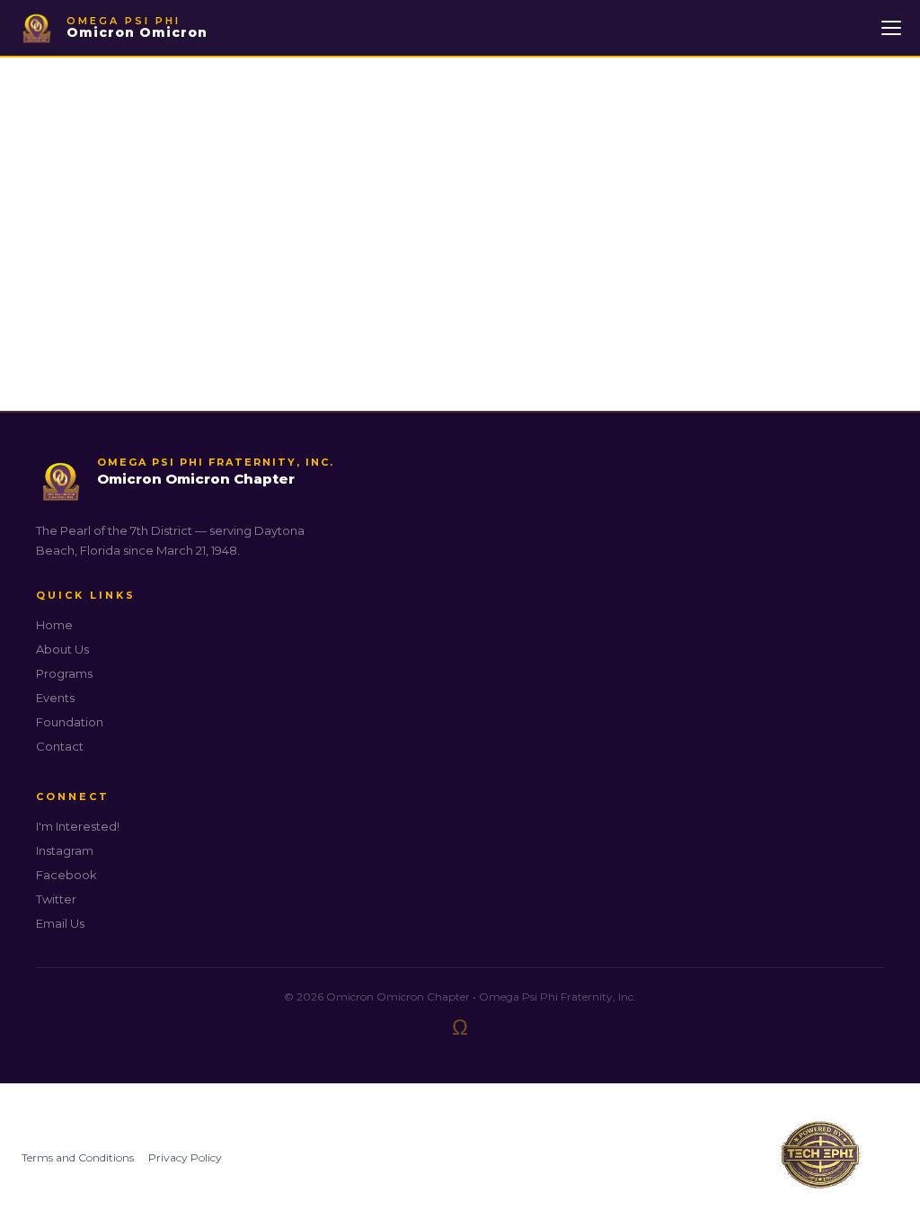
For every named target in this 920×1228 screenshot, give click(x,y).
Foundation (69, 722)
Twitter (56, 899)
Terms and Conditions (78, 1157)
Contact (60, 746)
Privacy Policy (185, 1157)
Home (54, 625)
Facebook (66, 875)
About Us (62, 649)
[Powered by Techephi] (820, 1158)
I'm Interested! (77, 826)
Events (55, 697)
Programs (64, 673)
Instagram (64, 850)
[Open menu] (891, 28)
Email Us (60, 923)
